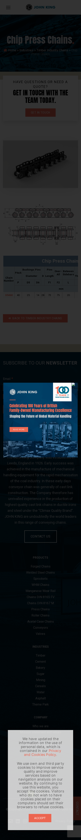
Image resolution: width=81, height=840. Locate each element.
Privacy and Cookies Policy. (42, 753)
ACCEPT (40, 818)
